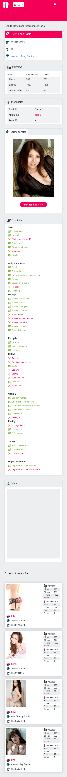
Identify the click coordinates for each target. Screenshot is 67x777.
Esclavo (15, 370)
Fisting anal (17, 429)
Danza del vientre (19, 346)
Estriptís (15, 342)
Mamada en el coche (21, 409)
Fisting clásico (18, 425)
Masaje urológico (20, 306)
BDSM (14, 366)
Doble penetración (20, 247)
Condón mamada (19, 398)
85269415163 (18, 673)
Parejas (15, 279)
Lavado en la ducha (20, 283)
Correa (15, 374)
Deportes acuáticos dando (24, 465)
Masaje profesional (20, 298)
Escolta (15, 267)
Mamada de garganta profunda (26, 406)
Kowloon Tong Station (22, 56)
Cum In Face (17, 453)
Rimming (16, 291)
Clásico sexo (17, 231)
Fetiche (15, 255)
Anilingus (16, 417)
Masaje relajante (19, 326)
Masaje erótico (18, 302)
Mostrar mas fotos (33, 204)
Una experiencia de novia (23, 402)
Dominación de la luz (21, 362)
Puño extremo (18, 433)
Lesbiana (16, 350)
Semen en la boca (20, 445)
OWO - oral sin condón (22, 239)
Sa (12, 49)
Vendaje (15, 381)
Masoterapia (17, 314)
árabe (38, 115)
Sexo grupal (17, 243)
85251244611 (18, 625)
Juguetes (16, 251)
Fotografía (16, 271)
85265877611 (18, 721)
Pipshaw (15, 287)
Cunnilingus (17, 413)
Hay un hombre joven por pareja (26, 275)
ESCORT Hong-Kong (14, 26)
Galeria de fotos (18, 132)
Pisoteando (17, 385)
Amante (15, 358)
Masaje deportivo (20, 322)
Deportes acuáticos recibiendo (26, 469)
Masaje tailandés (19, 310)
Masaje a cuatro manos (22, 318)
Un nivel (15, 235)
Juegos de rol (18, 378)
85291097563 (18, 42)
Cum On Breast (18, 449)
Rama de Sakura (19, 330)
